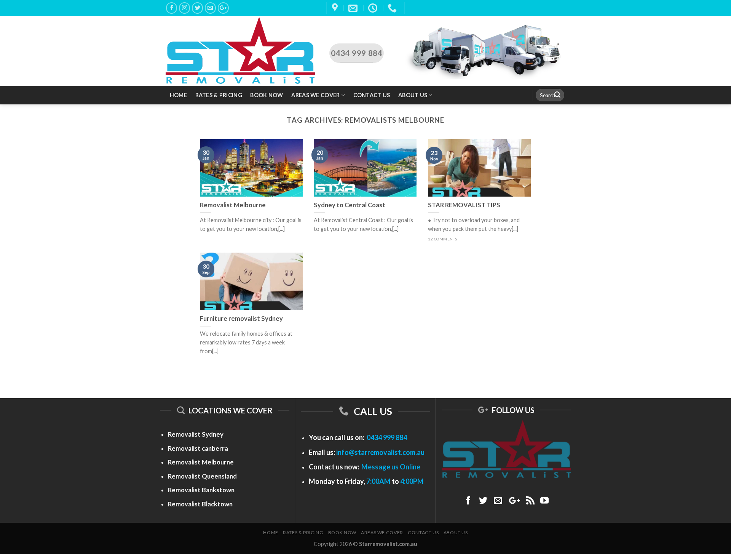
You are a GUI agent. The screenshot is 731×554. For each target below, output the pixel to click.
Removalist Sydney (195, 434)
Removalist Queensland (202, 476)
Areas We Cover (315, 95)
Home (178, 95)
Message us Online (390, 467)
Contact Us (371, 95)
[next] (706, 146)
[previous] (24, 146)
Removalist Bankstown (201, 490)
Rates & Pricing (218, 95)
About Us (412, 95)
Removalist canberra (198, 448)
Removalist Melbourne (201, 462)
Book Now (266, 95)
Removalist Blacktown (200, 504)
